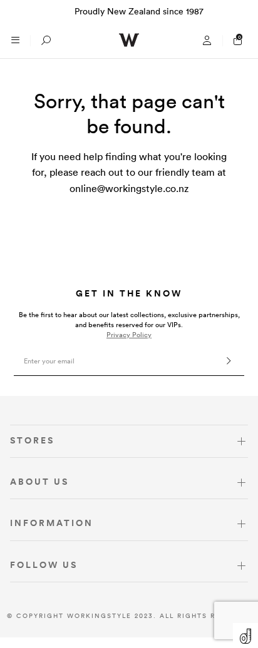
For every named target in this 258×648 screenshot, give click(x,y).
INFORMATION (51, 523)
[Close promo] (242, 11)
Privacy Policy (129, 335)
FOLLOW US (44, 565)
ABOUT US (39, 481)
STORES (32, 440)
